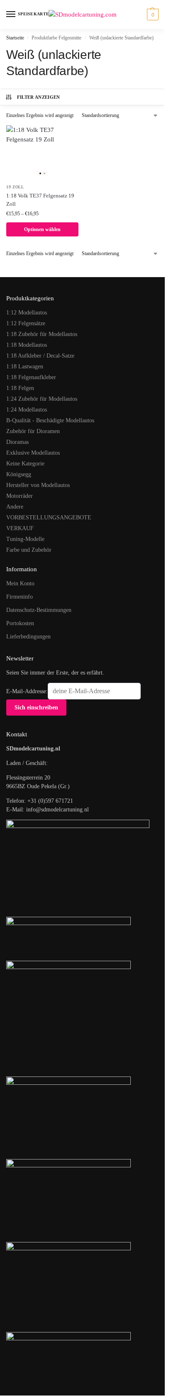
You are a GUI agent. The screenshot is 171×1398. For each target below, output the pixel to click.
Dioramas (17, 442)
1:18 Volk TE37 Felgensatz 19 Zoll (40, 199)
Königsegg (18, 474)
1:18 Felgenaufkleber (31, 377)
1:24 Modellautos (26, 410)
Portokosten (20, 623)
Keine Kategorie (25, 463)
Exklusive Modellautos (33, 453)
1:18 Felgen (20, 388)
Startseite (15, 38)
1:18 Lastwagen (24, 366)
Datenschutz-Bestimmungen (38, 610)
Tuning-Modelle (25, 539)
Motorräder (19, 496)
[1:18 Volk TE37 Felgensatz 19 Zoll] (42, 152)
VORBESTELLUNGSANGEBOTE (48, 517)
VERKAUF (20, 528)
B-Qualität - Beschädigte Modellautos (50, 420)
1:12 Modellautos (26, 312)
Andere (14, 507)
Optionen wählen (42, 229)
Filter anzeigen (38, 97)
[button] (152, 14)
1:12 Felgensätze (25, 323)
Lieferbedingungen (28, 636)
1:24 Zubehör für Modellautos (41, 399)
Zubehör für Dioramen (33, 431)
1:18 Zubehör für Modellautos (41, 334)
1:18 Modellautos (26, 345)
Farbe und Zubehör (28, 550)
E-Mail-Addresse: (27, 691)
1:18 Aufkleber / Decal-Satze (40, 356)
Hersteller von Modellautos (38, 485)
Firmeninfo (19, 597)
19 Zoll (15, 187)
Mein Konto (20, 583)
